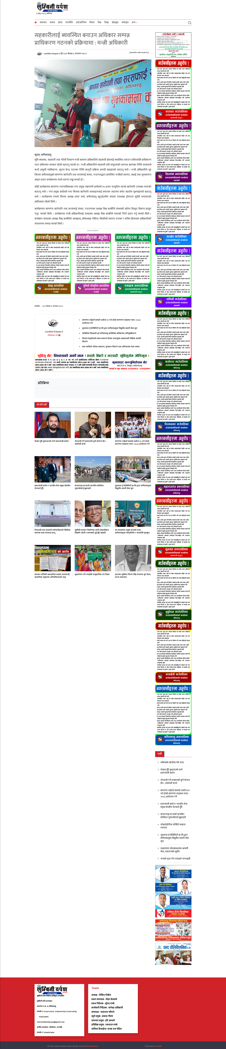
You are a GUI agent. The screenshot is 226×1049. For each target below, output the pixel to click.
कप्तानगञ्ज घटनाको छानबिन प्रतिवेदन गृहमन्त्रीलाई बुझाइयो (89, 487)
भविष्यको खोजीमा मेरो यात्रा (172, 763)
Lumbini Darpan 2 (52, 53)
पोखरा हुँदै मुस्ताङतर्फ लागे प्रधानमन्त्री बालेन (52, 441)
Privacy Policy (92, 1046)
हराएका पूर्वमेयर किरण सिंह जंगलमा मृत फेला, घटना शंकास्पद (133, 576)
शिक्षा (106, 22)
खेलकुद (115, 22)
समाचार (43, 22)
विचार (92, 22)
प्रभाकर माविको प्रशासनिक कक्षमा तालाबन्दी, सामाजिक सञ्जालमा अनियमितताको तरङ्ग (52, 576)
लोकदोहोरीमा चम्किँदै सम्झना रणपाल (173, 826)
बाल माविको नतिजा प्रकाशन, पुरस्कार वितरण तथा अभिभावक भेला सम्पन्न (111, 346)
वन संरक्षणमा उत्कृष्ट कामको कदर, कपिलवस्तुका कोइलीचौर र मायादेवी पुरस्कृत (132, 531)
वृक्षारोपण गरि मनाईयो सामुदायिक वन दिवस (92, 574)
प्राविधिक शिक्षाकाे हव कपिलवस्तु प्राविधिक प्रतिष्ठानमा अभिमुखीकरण (109, 333)
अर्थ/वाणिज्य (81, 22)
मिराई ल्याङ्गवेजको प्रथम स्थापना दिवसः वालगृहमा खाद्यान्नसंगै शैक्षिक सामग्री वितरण (111, 340)
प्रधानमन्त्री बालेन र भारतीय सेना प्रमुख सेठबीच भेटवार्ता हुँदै (52, 487)
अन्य (133, 22)
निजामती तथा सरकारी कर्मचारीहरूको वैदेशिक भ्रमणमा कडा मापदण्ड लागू (52, 531)
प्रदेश (60, 22)
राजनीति (69, 22)
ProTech (158, 1046)
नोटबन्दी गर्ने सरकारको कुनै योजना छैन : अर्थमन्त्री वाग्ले (90, 443)
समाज (52, 22)
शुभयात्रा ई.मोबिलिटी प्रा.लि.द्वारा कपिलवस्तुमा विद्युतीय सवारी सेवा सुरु (109, 328)
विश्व (99, 22)
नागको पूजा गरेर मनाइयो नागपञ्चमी (175, 859)
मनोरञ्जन (125, 22)
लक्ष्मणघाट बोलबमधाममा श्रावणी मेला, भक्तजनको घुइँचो (174, 850)
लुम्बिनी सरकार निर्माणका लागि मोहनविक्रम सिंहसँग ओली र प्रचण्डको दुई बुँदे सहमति (92, 531)
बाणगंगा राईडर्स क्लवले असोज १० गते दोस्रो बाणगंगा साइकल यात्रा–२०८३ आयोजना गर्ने (111, 321)
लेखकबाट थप (53, 335)
